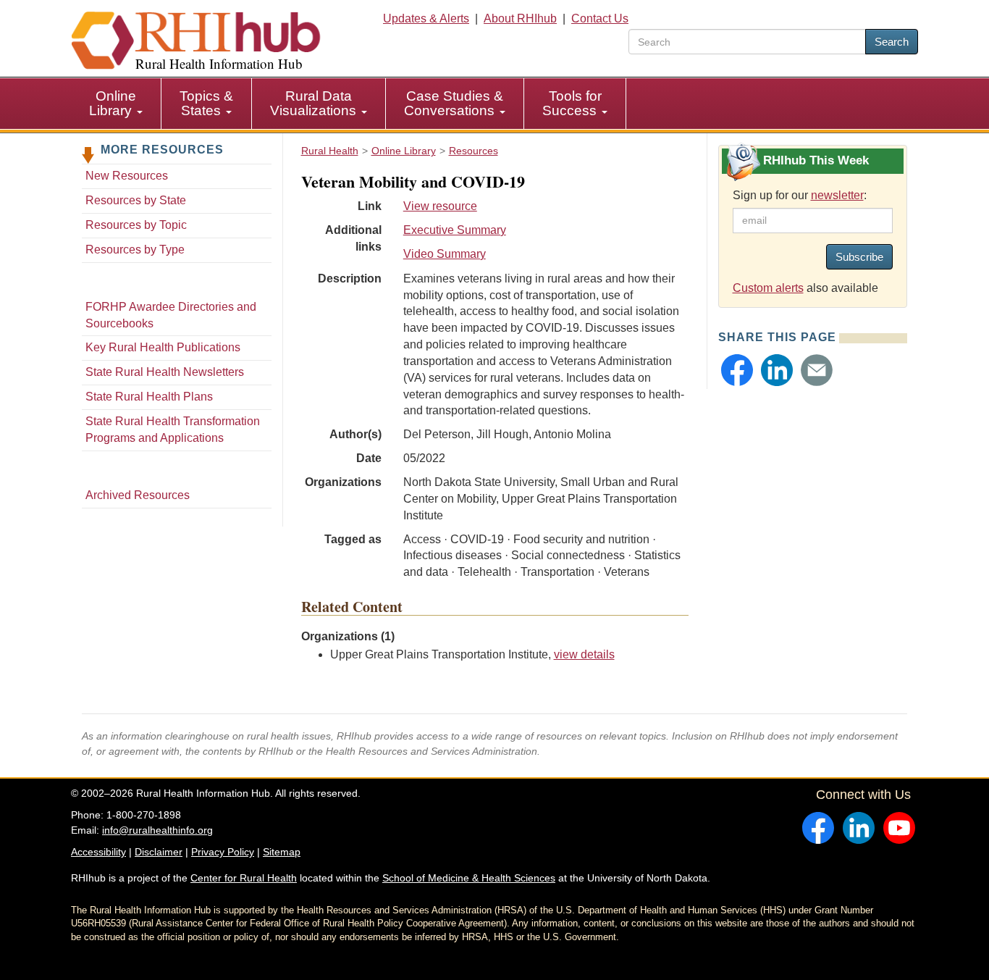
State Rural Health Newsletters (164, 372)
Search (892, 41)
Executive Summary (454, 230)
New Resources (126, 175)
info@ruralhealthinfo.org (157, 830)
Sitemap (281, 852)
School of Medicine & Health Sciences (468, 878)
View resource (440, 206)
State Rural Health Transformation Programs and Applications (172, 429)
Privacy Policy (222, 852)
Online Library (112, 103)
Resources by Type (135, 249)
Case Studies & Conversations (453, 103)
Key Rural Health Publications (162, 347)
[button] (737, 370)
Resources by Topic (136, 225)
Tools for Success (572, 103)
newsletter (837, 195)
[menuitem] (116, 103)
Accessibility (98, 852)
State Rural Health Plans (149, 396)
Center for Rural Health (243, 878)
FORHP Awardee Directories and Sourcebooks (170, 315)
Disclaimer (158, 852)
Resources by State (135, 200)
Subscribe (859, 257)
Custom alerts (768, 288)
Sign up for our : (800, 195)
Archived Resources (137, 495)
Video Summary (444, 254)
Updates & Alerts (426, 18)
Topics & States (206, 103)
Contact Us (599, 18)
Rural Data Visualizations (315, 103)
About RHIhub (520, 18)
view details (584, 654)
